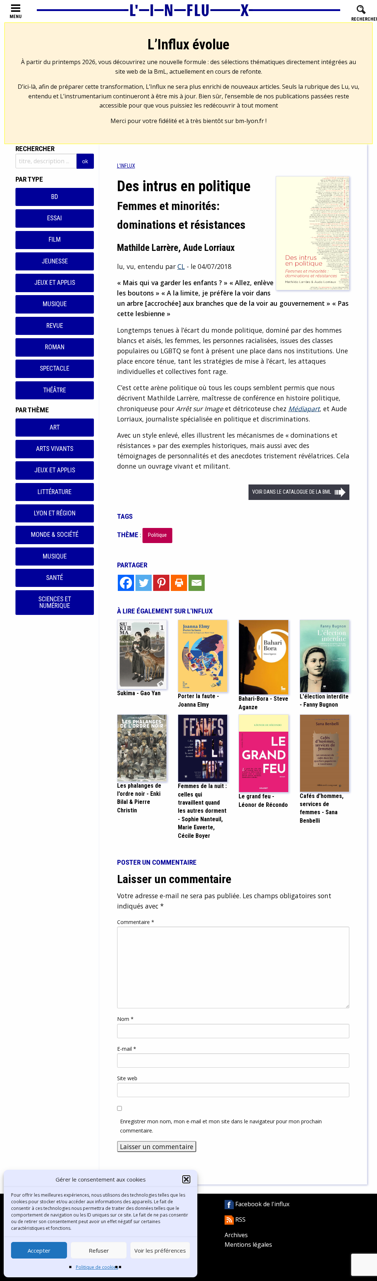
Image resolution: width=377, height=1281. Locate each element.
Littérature (54, 492)
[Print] (179, 583)
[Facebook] (126, 583)
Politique (157, 535)
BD (54, 196)
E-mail (126, 1048)
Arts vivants (54, 448)
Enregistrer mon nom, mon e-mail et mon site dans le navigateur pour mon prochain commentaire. (221, 1126)
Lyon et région (54, 513)
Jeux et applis (54, 282)
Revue (54, 325)
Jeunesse (55, 261)
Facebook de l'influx (261, 1204)
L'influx (126, 166)
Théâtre (54, 390)
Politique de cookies (97, 1267)
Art (55, 427)
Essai (54, 218)
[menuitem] (126, 166)
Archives (236, 1235)
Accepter (39, 1250)
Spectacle (54, 368)
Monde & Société (54, 534)
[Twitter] (143, 583)
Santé (54, 577)
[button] (186, 1179)
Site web (127, 1078)
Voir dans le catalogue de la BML (291, 492)
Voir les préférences (160, 1250)
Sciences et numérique (54, 602)
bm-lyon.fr (249, 121)
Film (55, 239)
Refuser (99, 1250)
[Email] (196, 583)
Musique (55, 304)
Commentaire (135, 921)
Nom (125, 1018)
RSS (240, 1219)
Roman (54, 347)
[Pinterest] (161, 583)
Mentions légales (248, 1244)
